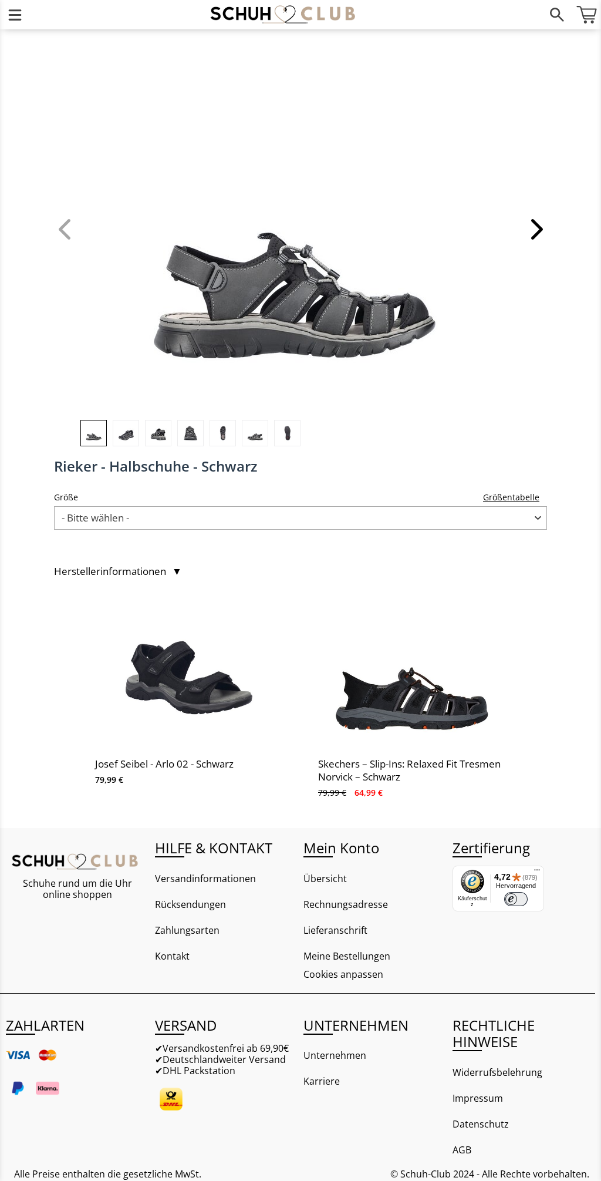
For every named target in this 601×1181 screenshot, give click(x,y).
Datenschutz (481, 1124)
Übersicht (325, 878)
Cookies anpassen (343, 974)
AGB (462, 1149)
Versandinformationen (205, 878)
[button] (535, 229)
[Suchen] (557, 14)
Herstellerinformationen (118, 571)
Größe (66, 497)
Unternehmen (334, 1055)
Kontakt (172, 956)
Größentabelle (511, 497)
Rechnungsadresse (345, 904)
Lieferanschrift (335, 930)
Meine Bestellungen (346, 956)
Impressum (478, 1098)
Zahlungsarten (187, 930)
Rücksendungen (190, 904)
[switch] (516, 899)
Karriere (321, 1081)
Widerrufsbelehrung (497, 1072)
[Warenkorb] (586, 14)
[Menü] (14, 14)
